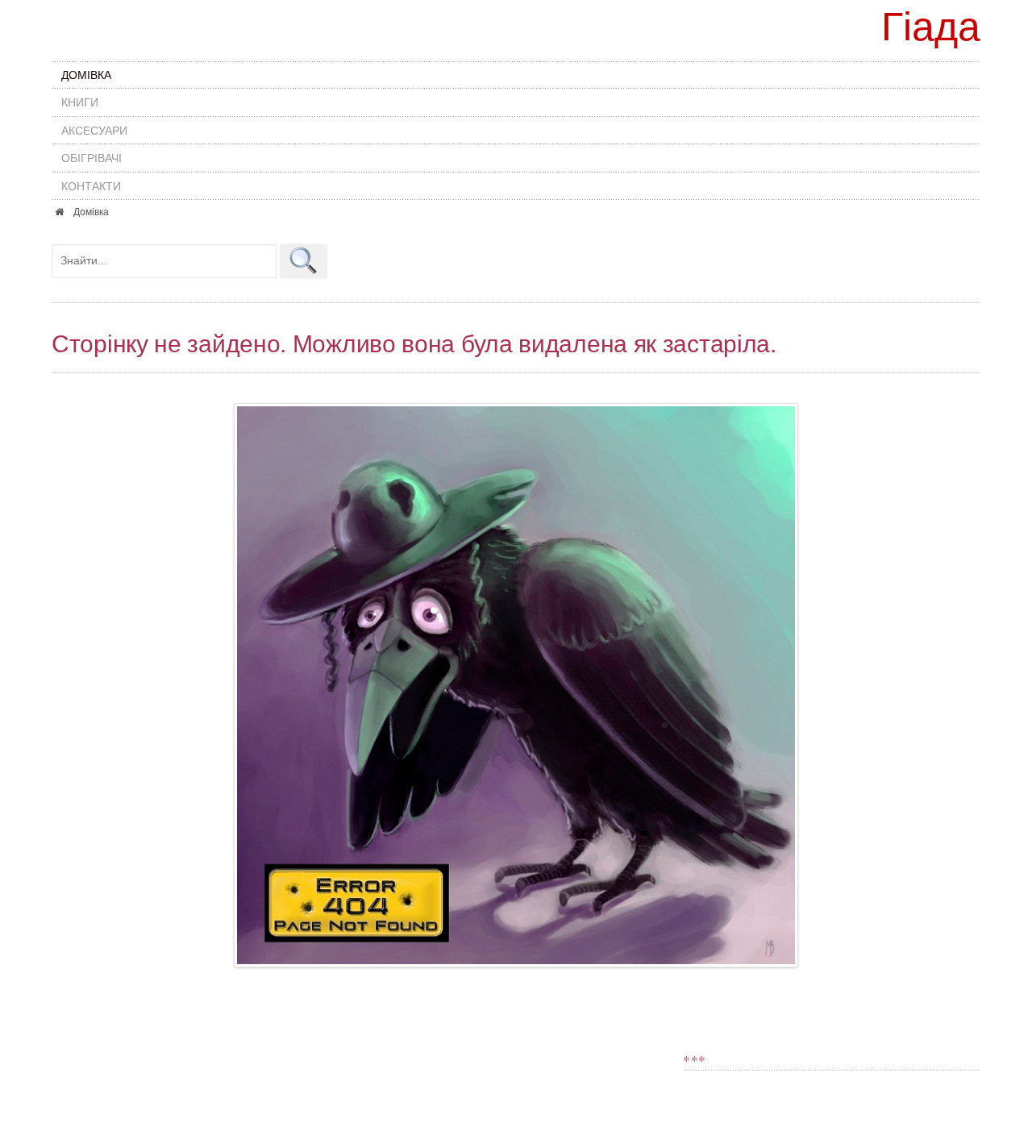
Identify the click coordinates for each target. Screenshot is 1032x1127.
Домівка (86, 75)
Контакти (91, 186)
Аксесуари (94, 130)
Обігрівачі (91, 158)
